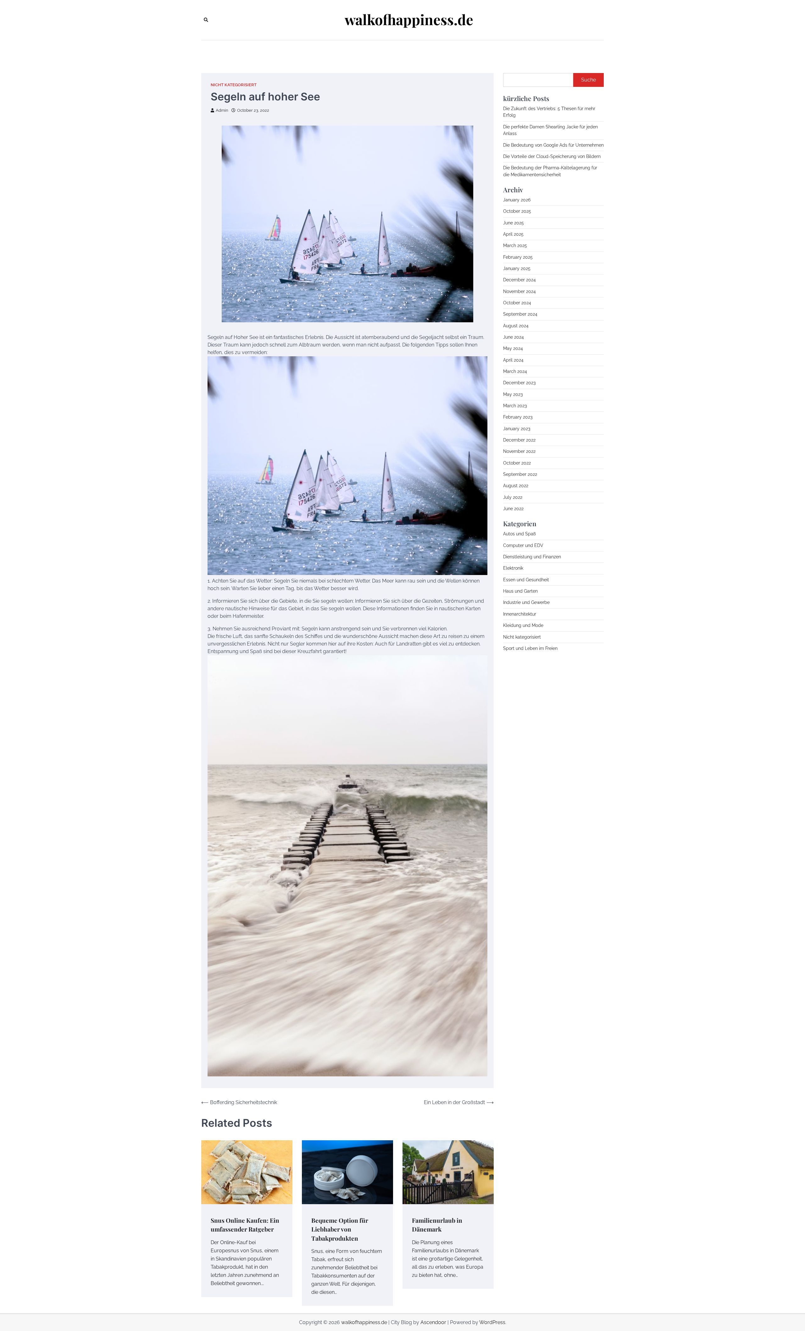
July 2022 (512, 497)
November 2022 (519, 451)
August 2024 (516, 325)
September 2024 (520, 314)
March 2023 (515, 405)
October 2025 (517, 211)
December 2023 (519, 382)
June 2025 (513, 222)
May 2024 (513, 348)
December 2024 (519, 279)
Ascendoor (433, 1322)
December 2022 (519, 440)
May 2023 (513, 394)
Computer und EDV (523, 545)
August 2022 (515, 485)
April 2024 (513, 359)
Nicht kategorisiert (234, 84)
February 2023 (517, 417)
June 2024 (513, 337)
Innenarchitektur (519, 614)
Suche (588, 80)
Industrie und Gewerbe (526, 602)
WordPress (492, 1322)
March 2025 (515, 245)
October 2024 (517, 302)
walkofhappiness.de (409, 19)
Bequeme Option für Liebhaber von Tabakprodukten (339, 1229)
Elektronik (513, 568)
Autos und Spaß (519, 533)
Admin (222, 110)
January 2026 (516, 199)
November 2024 (519, 291)
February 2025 (518, 256)
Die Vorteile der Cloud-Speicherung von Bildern (552, 156)
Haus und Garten (520, 591)
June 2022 (513, 508)
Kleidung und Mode (523, 625)
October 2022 (517, 462)
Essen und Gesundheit (526, 579)
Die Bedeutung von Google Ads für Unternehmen (553, 144)
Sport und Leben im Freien (530, 648)
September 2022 (520, 474)
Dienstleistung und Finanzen (532, 556)
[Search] (206, 20)
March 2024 (515, 371)
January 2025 (516, 268)
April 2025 (513, 234)
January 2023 (516, 428)
